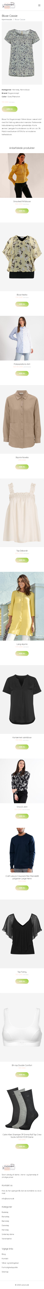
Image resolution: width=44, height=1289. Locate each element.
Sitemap (5, 1272)
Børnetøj (5, 1221)
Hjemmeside (7, 19)
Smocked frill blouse (22, 201)
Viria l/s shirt (22, 807)
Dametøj (5, 1225)
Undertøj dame (8, 1234)
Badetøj (5, 1212)
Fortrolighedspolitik (10, 1267)
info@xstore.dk (8, 1198)
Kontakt (5, 1258)
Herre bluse (25, 90)
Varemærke (7, 1239)
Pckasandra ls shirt (22, 364)
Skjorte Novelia (22, 457)
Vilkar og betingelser (10, 1263)
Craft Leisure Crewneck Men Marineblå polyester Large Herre (22, 877)
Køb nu (10, 109)
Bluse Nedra (22, 295)
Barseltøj (5, 1216)
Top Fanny (22, 972)
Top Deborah (22, 551)
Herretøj (15, 90)
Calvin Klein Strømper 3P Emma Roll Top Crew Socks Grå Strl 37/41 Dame (22, 1135)
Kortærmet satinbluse (22, 737)
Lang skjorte (22, 644)
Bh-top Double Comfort (22, 1065)
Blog (4, 1254)
